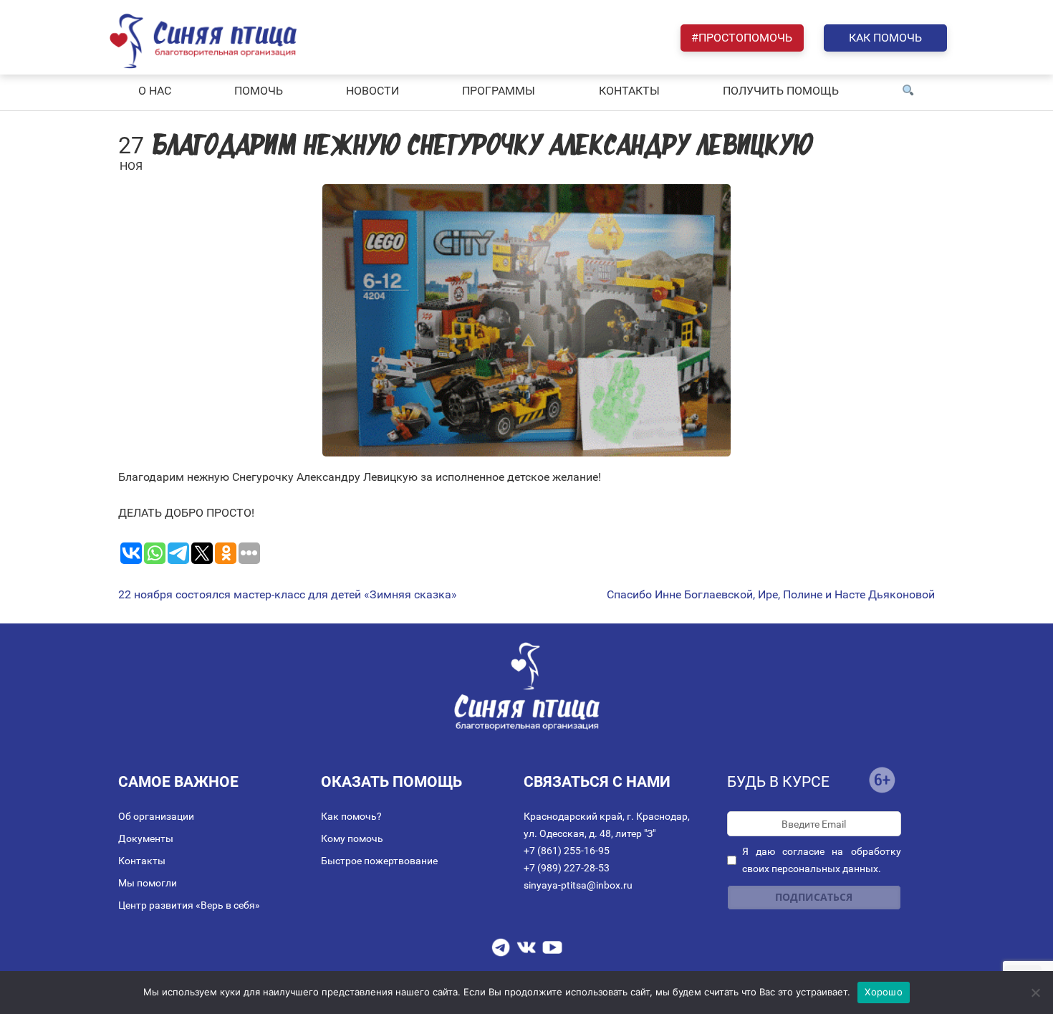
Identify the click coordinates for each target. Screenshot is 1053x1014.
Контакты (141, 860)
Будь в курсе (778, 781)
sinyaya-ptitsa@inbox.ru (578, 885)
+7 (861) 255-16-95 (567, 850)
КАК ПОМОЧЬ (885, 37)
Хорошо (884, 992)
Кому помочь (352, 838)
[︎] (908, 91)
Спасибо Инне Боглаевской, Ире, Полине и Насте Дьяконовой (771, 595)
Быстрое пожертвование (379, 860)
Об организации (156, 816)
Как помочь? (351, 816)
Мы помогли (147, 883)
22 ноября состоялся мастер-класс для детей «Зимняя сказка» (287, 595)
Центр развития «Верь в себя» (189, 905)
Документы (145, 838)
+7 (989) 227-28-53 (567, 868)
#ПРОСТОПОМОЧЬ (741, 37)
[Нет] (1035, 992)
